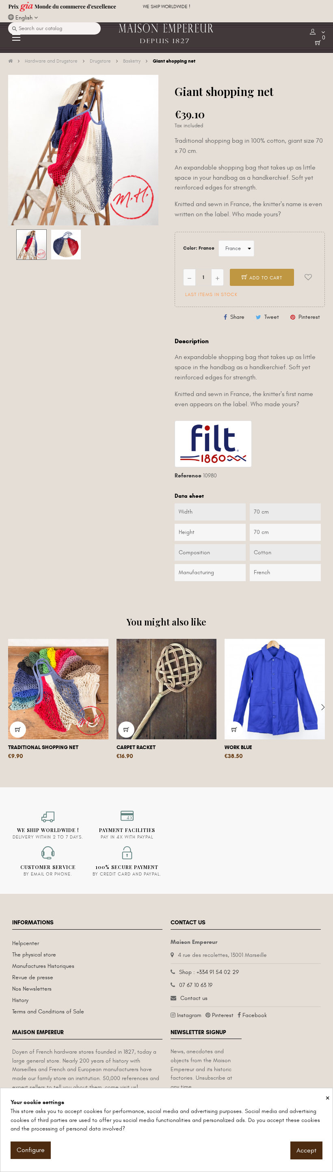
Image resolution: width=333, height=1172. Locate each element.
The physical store (34, 954)
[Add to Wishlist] (308, 277)
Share (237, 317)
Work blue (238, 747)
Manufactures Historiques (43, 966)
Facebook (254, 1015)
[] (18, 729)
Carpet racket (136, 747)
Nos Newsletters (32, 988)
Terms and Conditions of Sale (48, 1011)
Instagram (189, 1015)
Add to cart (265, 278)
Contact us (194, 998)
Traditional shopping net (43, 747)
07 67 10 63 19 (195, 985)
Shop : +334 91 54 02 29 (209, 972)
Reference (188, 475)
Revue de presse (32, 977)
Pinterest (309, 317)
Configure (31, 1150)
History (20, 1000)
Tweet (271, 317)
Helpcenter (25, 943)
